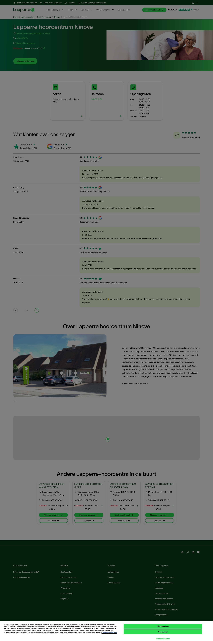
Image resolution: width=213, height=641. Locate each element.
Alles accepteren (163, 626)
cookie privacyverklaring (109, 632)
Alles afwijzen (163, 632)
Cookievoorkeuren (163, 638)
